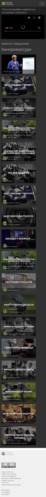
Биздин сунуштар (8, 480)
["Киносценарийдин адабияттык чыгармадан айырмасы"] (7, 3)
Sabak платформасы (9, 476)
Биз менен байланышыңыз (11, 478)
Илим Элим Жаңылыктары (11, 485)
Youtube (6, 494)
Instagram (6, 492)
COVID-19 (5, 483)
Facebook (6, 490)
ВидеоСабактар (7, 472)
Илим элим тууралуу (9, 474)
